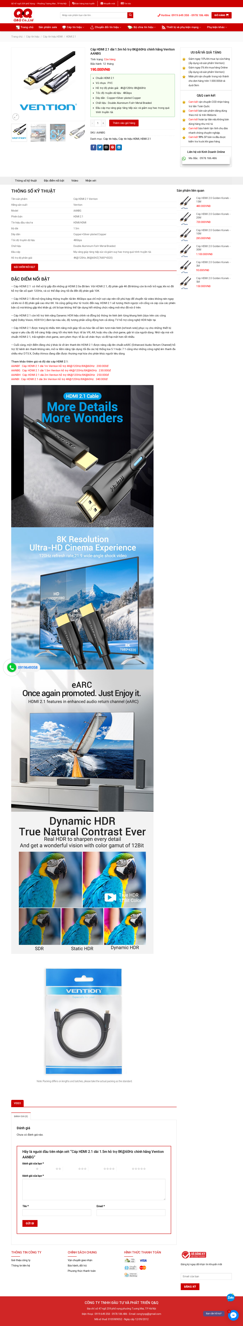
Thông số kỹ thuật (26, 180)
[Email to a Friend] (106, 147)
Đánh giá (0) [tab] (21, 1116)
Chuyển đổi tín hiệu (107, 27)
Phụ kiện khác (216, 27)
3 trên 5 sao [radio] (70, 1168)
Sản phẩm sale (48, 27)
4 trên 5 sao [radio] (95, 1168)
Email (101, 1206)
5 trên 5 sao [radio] (124, 1168)
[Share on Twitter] (100, 147)
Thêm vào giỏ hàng (124, 123)
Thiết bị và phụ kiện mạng (182, 27)
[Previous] (15, 84)
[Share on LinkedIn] (119, 147)
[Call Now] (11, 667)
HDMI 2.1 (71, 36)
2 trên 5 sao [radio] (48, 1168)
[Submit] (130, 15)
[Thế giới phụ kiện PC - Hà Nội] (33, 15)
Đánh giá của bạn (33, 1163)
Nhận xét (90, 180)
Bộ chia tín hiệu (143, 27)
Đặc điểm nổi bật (54, 180)
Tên (25, 1206)
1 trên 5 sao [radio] (28, 1168)
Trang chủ (26, 27)
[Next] (80, 84)
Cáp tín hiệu (74, 27)
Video (74, 180)
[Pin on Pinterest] (112, 147)
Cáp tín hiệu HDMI (53, 36)
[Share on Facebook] (93, 147)
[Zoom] (15, 116)
